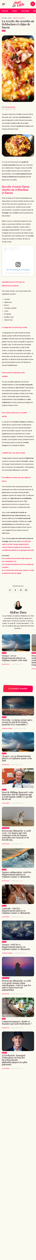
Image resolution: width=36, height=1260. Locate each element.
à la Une (4, 18)
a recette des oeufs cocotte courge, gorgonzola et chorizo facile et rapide (16, 544)
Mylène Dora (11, 107)
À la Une (5, 11)
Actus (14, 11)
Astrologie (25, 11)
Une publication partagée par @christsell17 (18, 273)
